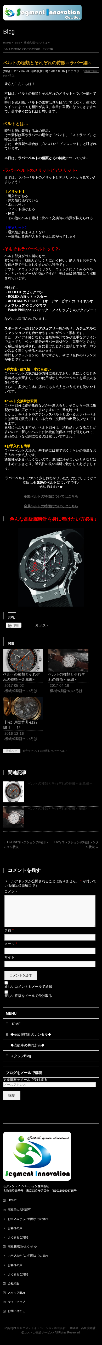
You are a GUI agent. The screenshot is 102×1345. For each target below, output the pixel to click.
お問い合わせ (16, 1310)
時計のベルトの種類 (36, 750)
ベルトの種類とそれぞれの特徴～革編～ (58, 809)
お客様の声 (15, 1228)
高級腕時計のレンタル (22, 1246)
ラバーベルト (59, 750)
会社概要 (13, 1283)
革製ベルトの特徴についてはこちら (51, 496)
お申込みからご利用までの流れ (28, 1218)
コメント (11, 891)
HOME (15, 1024)
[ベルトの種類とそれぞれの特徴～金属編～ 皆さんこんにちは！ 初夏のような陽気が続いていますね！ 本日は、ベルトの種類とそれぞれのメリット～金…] (23, 660)
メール (10, 944)
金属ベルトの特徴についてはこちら (51, 506)
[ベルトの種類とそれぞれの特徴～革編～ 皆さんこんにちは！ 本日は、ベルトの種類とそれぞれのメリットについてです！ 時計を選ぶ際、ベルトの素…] (68, 660)
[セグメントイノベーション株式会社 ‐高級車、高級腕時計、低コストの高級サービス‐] (42, 14)
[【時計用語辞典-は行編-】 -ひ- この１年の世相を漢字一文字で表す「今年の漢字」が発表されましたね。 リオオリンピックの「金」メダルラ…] (23, 708)
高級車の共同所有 (19, 1209)
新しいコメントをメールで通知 (28, 987)
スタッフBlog (20, 1056)
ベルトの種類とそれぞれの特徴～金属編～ (60, 783)
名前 (9, 930)
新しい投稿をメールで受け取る (28, 996)
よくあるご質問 (19, 1237)
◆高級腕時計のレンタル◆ (30, 1034)
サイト (9, 957)
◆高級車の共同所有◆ (27, 1045)
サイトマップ (16, 1301)
